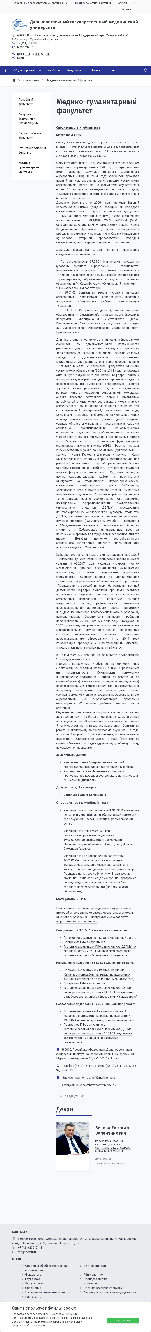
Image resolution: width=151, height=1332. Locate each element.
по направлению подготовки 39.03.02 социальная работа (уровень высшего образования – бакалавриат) (98, 1038)
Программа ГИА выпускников (85, 942)
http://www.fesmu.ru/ (103, 1085)
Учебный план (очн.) (77, 831)
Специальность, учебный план (78, 127)
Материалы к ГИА (69, 135)
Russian (127, 9)
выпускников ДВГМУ (116, 1029)
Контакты (90, 1283)
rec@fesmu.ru (25, 46)
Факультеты (33, 1274)
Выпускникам (34, 1283)
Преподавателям (95, 1279)
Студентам (32, 1279)
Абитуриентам (93, 1274)
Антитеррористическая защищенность (110, 1292)
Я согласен (123, 1320)
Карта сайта (33, 1296)
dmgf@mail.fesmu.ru (102, 1077)
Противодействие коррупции (104, 1288)
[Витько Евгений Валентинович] (72, 1138)
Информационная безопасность (47, 1292)
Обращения (33, 1288)
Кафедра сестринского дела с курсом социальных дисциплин (113, 1147)
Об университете (95, 1266)
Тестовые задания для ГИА (82, 1029)
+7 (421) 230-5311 (28, 43)
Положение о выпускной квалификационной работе (100, 937)
